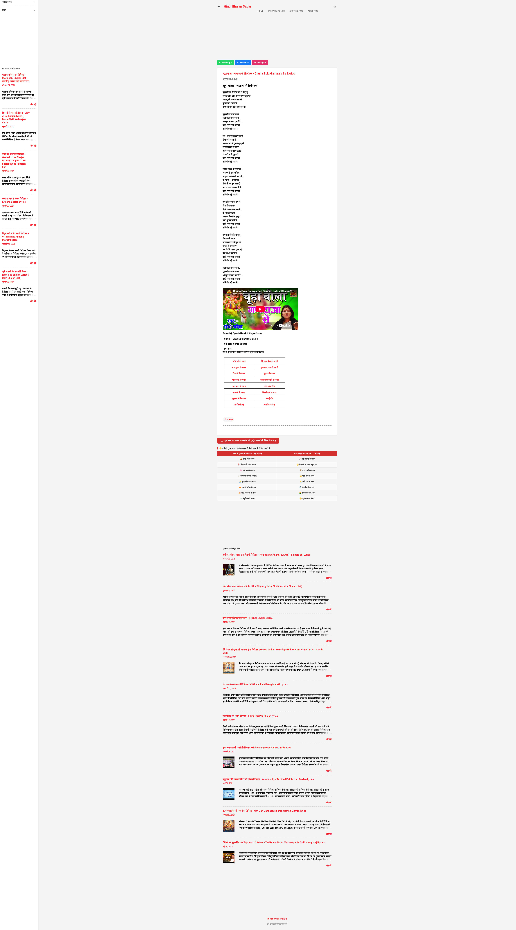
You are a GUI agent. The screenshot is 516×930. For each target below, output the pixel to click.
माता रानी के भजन (239, 380)
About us (313, 11)
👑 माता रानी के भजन (307, 476)
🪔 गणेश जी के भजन (247, 459)
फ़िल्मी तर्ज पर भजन (269, 392)
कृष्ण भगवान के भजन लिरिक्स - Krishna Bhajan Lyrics (248, 618)
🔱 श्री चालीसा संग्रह (306, 498)
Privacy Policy (276, 11)
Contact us (296, 11)
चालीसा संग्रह (269, 404)
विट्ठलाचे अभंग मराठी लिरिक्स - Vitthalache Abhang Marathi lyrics (255, 684)
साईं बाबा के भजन (239, 386)
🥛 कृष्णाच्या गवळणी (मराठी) (247, 476)
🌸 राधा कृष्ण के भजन (247, 470)
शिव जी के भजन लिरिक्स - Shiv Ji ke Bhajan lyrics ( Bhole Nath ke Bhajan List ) (262, 586)
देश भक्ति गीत (269, 386)
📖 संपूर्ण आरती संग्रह (247, 498)
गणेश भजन (228, 419)
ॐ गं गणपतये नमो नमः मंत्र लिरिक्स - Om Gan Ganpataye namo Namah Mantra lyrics (264, 810)
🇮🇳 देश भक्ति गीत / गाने (307, 493)
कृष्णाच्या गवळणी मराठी (269, 367)
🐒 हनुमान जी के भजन (307, 470)
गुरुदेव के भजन (269, 373)
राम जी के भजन (239, 392)
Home (261, 11)
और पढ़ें (329, 578)
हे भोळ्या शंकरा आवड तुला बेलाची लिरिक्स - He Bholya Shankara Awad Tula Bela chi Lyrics (266, 554)
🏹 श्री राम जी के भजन (307, 459)
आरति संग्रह (239, 404)
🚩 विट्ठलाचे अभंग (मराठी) (247, 464)
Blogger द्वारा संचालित (277, 918)
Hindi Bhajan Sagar (237, 6)
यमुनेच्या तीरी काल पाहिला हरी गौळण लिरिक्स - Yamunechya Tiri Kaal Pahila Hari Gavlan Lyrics (268, 779)
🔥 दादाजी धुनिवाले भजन (247, 487)
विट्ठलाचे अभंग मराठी (269, 361)
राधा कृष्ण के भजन (239, 367)
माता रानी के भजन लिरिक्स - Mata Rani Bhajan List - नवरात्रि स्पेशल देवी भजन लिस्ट (15, 78)
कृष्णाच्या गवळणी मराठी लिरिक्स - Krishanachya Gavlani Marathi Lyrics (257, 747)
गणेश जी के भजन (239, 361)
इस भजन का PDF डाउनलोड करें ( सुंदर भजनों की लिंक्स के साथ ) (250, 440)
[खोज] (335, 7)
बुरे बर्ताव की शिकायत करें (277, 924)
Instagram (261, 62)
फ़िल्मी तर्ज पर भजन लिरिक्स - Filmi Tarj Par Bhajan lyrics (250, 716)
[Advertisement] (277, 38)
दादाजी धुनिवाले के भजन (269, 380)
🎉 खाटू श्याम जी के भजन (247, 493)
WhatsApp (227, 62)
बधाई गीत (269, 398)
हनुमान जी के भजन (239, 398)
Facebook (244, 62)
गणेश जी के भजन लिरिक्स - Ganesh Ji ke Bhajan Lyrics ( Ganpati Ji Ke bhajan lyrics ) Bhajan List (14, 160)
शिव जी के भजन (239, 373)
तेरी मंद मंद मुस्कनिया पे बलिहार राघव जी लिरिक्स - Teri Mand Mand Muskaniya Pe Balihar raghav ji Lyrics (274, 842)
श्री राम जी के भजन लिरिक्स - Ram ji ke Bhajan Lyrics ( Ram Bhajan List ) (15, 274)
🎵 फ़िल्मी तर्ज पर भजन (307, 487)
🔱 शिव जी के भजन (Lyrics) (306, 464)
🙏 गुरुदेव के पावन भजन (247, 481)
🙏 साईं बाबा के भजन (307, 481)
